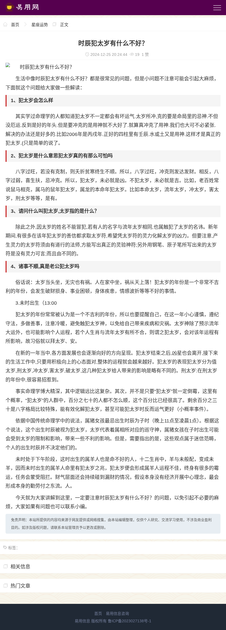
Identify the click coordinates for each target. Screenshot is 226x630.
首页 (15, 24)
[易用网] (27, 12)
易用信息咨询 (117, 613)
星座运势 (39, 24)
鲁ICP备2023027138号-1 (129, 621)
